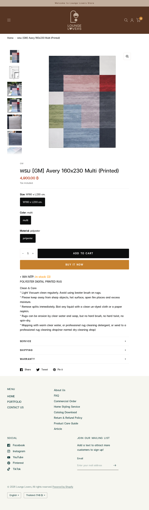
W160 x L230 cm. (32, 202)
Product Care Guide (66, 423)
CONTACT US (15, 407)
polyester (28, 238)
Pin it (60, 369)
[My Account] (132, 20)
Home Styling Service (67, 407)
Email (80, 458)
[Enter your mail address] (114, 465)
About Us (59, 390)
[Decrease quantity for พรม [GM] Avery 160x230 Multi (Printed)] (23, 253)
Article (58, 429)
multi (25, 220)
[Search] (126, 20)
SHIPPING (26, 350)
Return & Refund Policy (68, 418)
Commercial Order (65, 401)
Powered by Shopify (63, 486)
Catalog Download (65, 412)
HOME (11, 396)
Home (10, 37)
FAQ (56, 395)
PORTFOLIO (14, 402)
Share (28, 369)
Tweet (44, 369)
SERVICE (26, 341)
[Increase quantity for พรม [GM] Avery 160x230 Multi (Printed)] (33, 253)
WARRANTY (27, 359)
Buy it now (75, 264)
